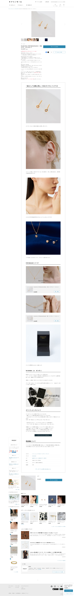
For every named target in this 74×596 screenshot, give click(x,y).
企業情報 (10, 593)
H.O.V (17, 8)
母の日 (45, 458)
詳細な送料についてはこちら (13, 457)
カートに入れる (69, 590)
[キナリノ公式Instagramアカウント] (55, 586)
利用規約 (13, 593)
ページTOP (38, 580)
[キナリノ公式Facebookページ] (52, 586)
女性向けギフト (41, 458)
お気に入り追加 (69, 593)
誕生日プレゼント (35, 458)
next (64, 24)
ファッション (34, 453)
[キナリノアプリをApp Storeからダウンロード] (56, 589)
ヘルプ (22, 587)
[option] (43, 24)
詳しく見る (17, 489)
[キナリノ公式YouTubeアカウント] (61, 586)
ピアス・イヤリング (46, 453)
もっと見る (39, 569)
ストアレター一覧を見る (61, 560)
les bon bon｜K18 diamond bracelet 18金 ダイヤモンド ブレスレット (46, 316)
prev (22, 24)
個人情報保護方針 (18, 593)
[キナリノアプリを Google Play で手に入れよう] (62, 589)
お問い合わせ (23, 588)
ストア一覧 (14, 8)
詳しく (57, 291)
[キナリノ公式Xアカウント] (58, 586)
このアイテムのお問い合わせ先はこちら (44, 469)
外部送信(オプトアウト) (25, 593)
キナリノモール (11, 8)
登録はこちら (17, 504)
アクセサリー (39, 453)
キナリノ (10, 587)
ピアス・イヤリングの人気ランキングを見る (58, 526)
